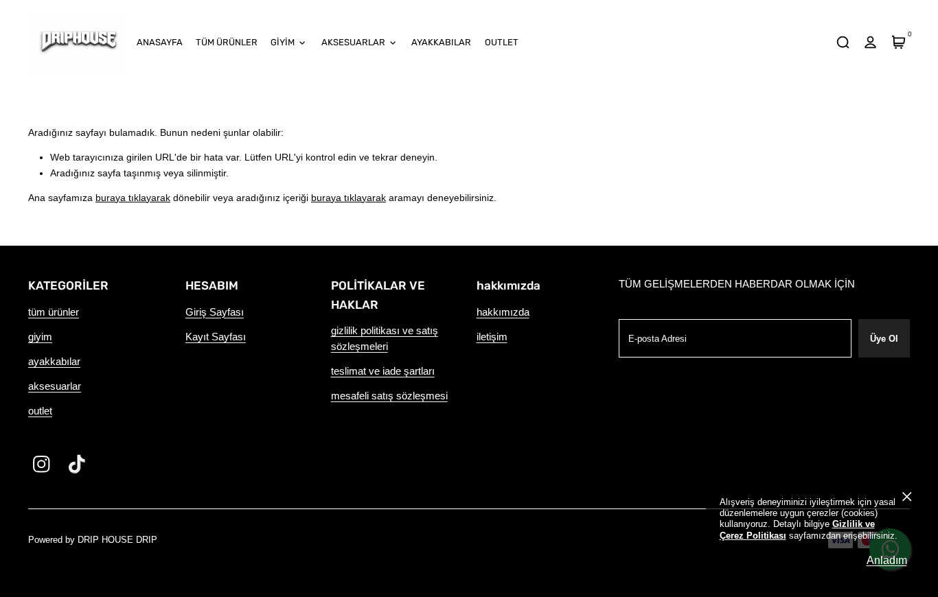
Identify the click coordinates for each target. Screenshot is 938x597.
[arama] (842, 42)
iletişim (492, 336)
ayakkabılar (54, 361)
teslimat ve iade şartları (383, 371)
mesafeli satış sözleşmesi (389, 395)
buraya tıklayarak (132, 197)
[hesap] (870, 42)
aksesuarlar (54, 386)
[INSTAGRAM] (41, 464)
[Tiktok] (77, 464)
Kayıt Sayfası (215, 336)
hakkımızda (503, 312)
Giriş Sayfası (214, 312)
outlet (40, 411)
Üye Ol (884, 338)
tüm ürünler (53, 312)
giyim (40, 336)
